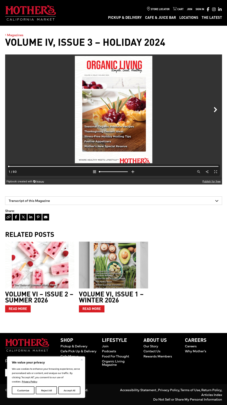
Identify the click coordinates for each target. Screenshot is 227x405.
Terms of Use (190, 389)
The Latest (212, 18)
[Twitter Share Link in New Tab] (23, 217)
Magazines (14, 34)
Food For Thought (115, 356)
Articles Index (211, 394)
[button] (113, 200)
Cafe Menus (69, 356)
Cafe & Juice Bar (160, 18)
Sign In (200, 9)
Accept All (69, 390)
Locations (188, 18)
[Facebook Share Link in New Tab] (16, 217)
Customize (23, 390)
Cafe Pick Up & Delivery (78, 351)
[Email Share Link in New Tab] (45, 217)
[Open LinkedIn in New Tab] (220, 9)
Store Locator (160, 9)
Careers (191, 346)
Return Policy (211, 389)
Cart (180, 9)
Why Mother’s (195, 351)
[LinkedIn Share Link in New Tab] (30, 217)
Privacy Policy (29, 381)
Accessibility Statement (138, 389)
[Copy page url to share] (8, 217)
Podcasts (109, 351)
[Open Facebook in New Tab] (208, 9)
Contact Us (151, 351)
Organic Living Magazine (113, 363)
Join (189, 9)
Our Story (150, 346)
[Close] (82, 360)
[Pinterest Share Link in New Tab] (38, 217)
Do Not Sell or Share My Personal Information (187, 399)
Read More (20, 309)
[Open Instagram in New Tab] (214, 9)
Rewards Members (157, 356)
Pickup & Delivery (125, 18)
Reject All (46, 390)
